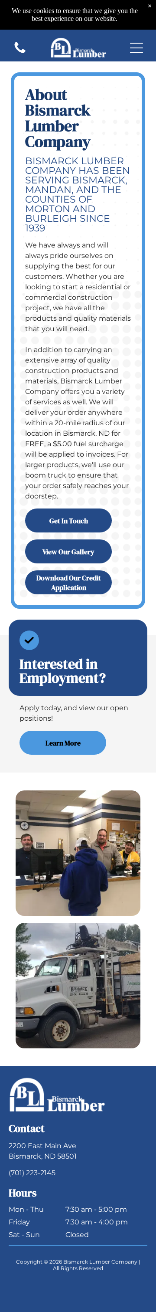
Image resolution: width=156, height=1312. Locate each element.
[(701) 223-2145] (20, 52)
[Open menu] (136, 47)
